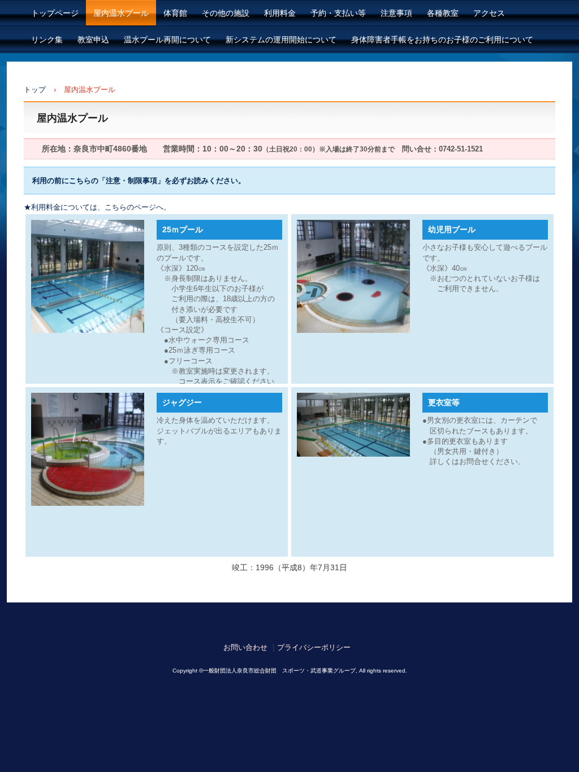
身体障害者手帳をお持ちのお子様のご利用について (442, 39)
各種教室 (443, 13)
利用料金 (280, 13)
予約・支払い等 (338, 13)
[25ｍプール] (87, 276)
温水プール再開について (167, 39)
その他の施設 (225, 13)
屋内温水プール (121, 13)
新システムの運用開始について (281, 39)
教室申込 (93, 39)
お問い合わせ (245, 647)
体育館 (175, 13)
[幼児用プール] (353, 276)
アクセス (489, 13)
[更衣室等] (353, 425)
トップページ (55, 13)
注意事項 (396, 13)
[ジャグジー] (87, 449)
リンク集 (47, 39)
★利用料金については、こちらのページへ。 (97, 207)
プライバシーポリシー (314, 647)
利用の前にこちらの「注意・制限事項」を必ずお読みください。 (138, 180)
